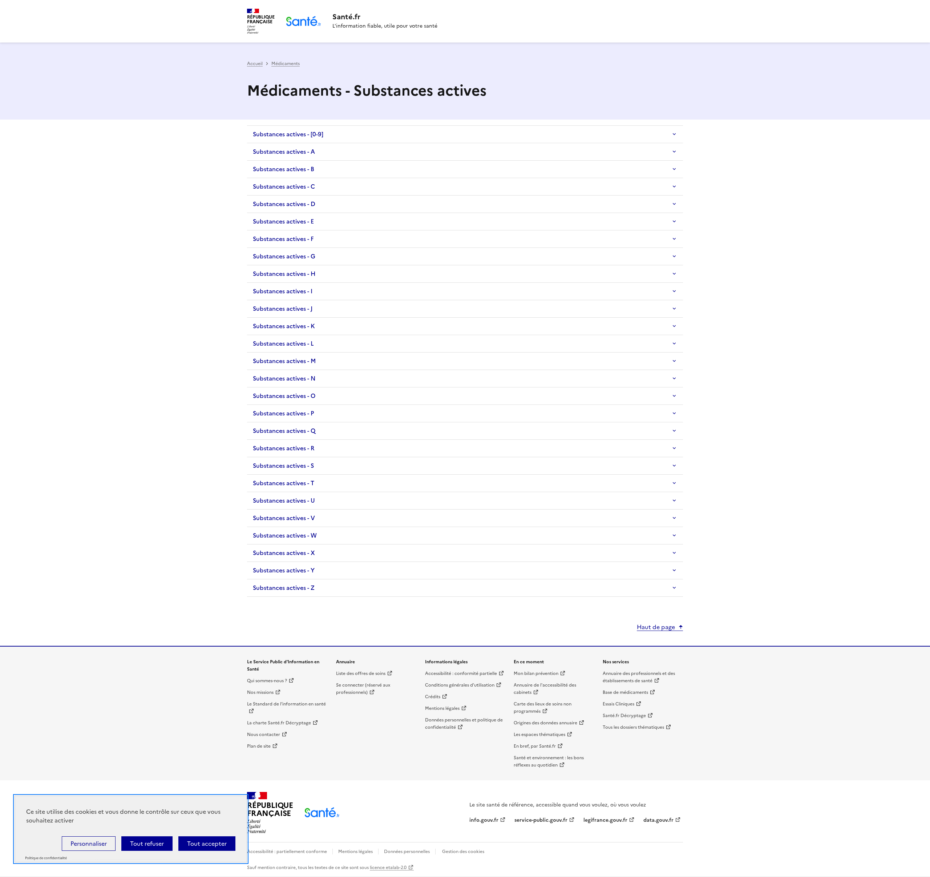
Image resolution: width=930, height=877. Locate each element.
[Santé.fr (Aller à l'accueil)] (322, 812)
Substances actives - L (283, 343)
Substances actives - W (285, 535)
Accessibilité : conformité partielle (461, 673)
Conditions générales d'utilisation (459, 685)
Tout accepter (207, 843)
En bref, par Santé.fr (535, 746)
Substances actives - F (283, 238)
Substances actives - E (283, 221)
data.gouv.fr (658, 820)
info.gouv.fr (483, 820)
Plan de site (259, 746)
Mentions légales (442, 708)
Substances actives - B (283, 169)
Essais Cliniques (618, 704)
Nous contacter (263, 734)
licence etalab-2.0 (388, 867)
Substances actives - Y (284, 570)
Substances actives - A (284, 151)
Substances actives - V (284, 518)
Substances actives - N (284, 378)
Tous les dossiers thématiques (633, 727)
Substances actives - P (283, 413)
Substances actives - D (284, 204)
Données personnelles (407, 851)
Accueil (255, 63)
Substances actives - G (284, 256)
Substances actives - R (283, 448)
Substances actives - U (284, 500)
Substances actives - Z (284, 587)
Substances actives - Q (284, 430)
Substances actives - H (284, 273)
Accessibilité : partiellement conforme (287, 851)
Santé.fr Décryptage (624, 715)
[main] (465, 325)
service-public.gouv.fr (540, 820)
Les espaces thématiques (539, 734)
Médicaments (285, 63)
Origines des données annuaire (545, 723)
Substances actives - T (283, 483)
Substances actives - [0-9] (288, 134)
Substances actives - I (282, 291)
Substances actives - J (282, 308)
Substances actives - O (284, 395)
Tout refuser (147, 843)
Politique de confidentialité (46, 858)
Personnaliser (88, 843)
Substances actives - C (284, 186)
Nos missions (260, 692)
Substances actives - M (284, 361)
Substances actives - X (284, 552)
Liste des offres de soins (360, 673)
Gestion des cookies (463, 851)
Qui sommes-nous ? (267, 680)
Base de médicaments (625, 692)
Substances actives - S (283, 465)
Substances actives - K (284, 326)
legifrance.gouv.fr (605, 820)
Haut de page (656, 627)
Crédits (432, 696)
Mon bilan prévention (536, 673)
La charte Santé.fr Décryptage (279, 723)
